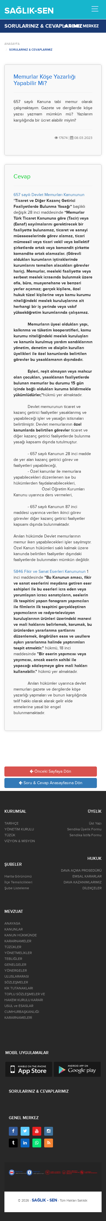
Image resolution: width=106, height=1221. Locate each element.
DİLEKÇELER (92, 888)
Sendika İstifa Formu (85, 835)
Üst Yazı (95, 823)
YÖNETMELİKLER (18, 953)
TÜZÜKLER (12, 947)
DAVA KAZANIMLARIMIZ (83, 882)
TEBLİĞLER (13, 959)
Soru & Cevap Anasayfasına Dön (52, 782)
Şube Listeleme (16, 888)
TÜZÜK (9, 835)
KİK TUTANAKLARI (18, 988)
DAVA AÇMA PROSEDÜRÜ (81, 870)
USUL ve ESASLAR (18, 1006)
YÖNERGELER (15, 970)
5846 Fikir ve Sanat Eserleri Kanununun (50, 571)
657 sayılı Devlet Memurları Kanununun (49, 194)
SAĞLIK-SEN (29, 11)
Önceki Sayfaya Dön (52, 771)
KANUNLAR (13, 929)
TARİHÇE (11, 823)
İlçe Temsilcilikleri (18, 882)
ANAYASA (12, 923)
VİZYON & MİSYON (19, 841)
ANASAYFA (12, 44)
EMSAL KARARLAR (87, 876)
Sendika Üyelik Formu (84, 829)
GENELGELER (15, 965)
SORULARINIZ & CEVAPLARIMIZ (30, 50)
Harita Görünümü (18, 876)
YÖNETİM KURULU (19, 829)
